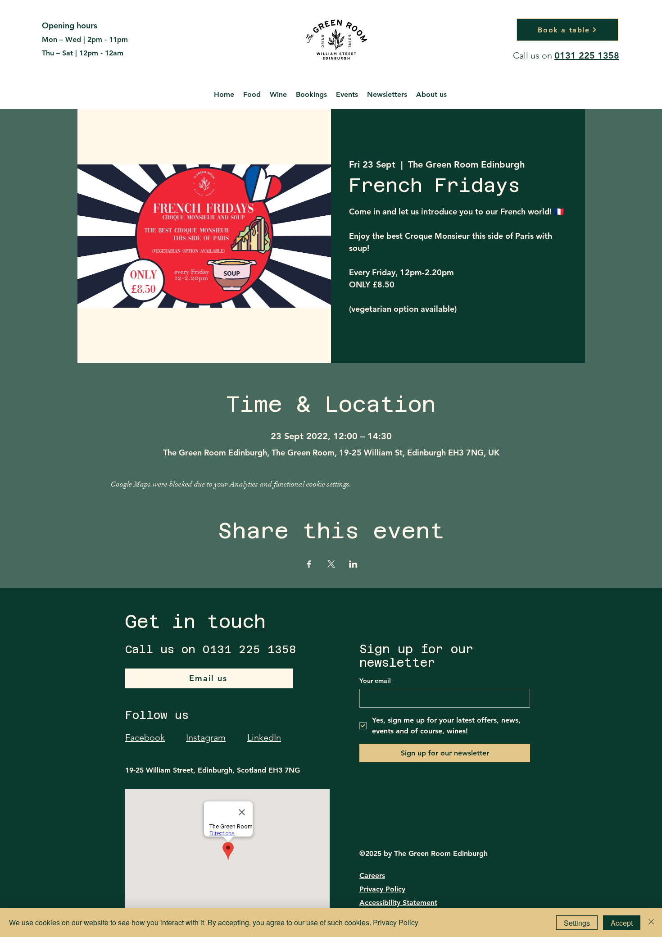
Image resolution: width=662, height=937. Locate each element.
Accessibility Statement (398, 902)
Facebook (145, 737)
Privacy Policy (382, 889)
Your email (375, 681)
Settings (577, 923)
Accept (622, 923)
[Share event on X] (331, 564)
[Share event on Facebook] (309, 564)
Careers (372, 875)
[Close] (651, 922)
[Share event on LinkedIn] (353, 564)
